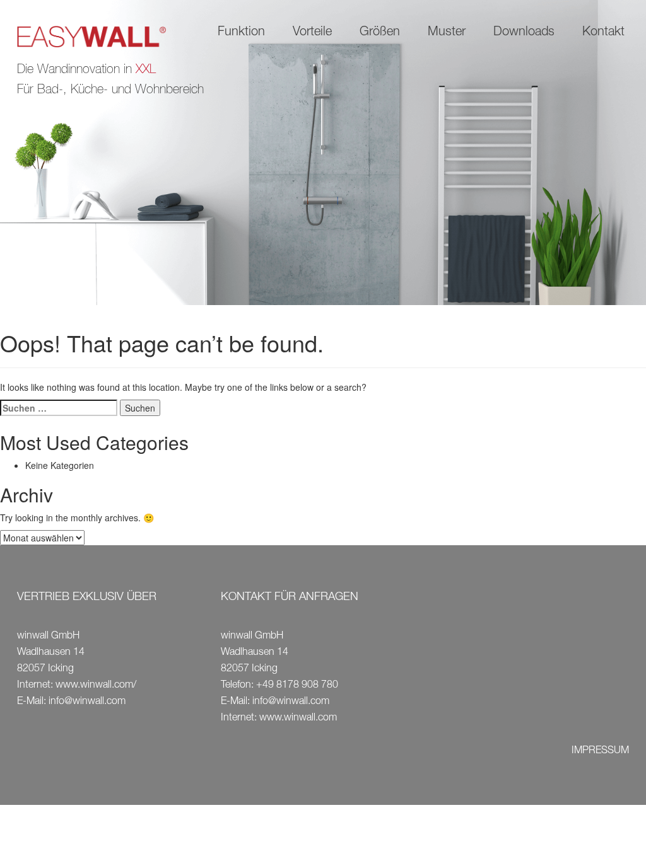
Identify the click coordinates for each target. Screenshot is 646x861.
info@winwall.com (87, 702)
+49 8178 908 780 (297, 686)
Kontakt (603, 32)
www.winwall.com (298, 719)
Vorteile (312, 32)
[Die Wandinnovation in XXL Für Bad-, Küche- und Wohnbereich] (101, 37)
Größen (380, 32)
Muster (447, 32)
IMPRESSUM (600, 751)
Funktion (241, 32)
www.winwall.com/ (96, 686)
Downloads (524, 32)
